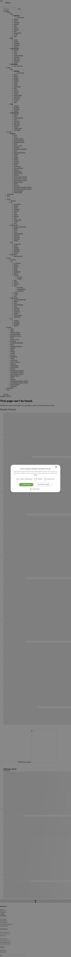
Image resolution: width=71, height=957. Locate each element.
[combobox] (56, 467)
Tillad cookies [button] (26, 484)
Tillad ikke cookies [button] (43, 484)
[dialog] (35, 478)
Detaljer (35, 475)
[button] (35, 489)
